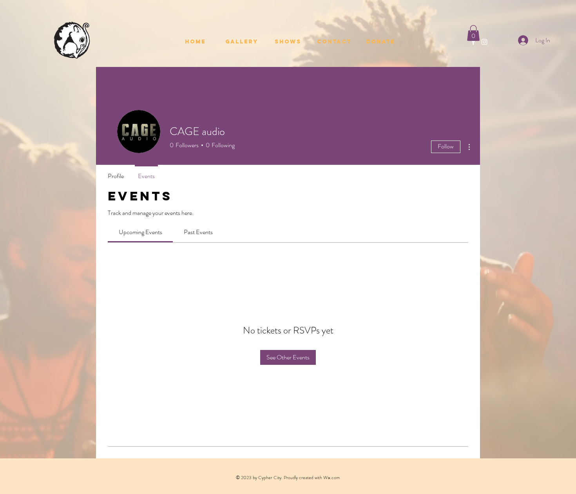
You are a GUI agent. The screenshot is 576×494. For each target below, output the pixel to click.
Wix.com (331, 477)
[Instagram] (484, 42)
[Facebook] (473, 42)
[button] (473, 33)
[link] (140, 231)
